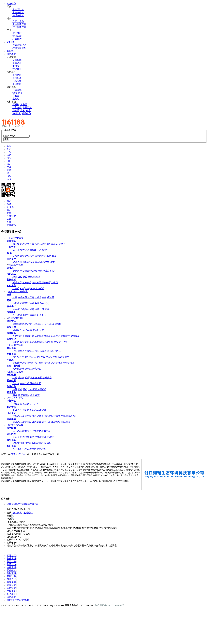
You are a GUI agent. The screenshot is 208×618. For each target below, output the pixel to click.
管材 (42, 330)
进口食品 (26, 244)
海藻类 (45, 270)
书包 (48, 443)
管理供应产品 (19, 27)
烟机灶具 (24, 383)
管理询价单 (18, 15)
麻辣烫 (50, 297)
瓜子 (14, 250)
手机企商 (17, 84)
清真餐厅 (24, 315)
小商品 (15, 110)
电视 (39, 377)
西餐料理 (45, 282)
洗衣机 (21, 377)
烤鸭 (31, 309)
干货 (22, 270)
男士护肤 (24, 404)
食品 (9, 146)
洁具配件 (17, 330)
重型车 (21, 351)
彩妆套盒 (26, 410)
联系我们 (11, 576)
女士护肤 (33, 404)
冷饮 (37, 309)
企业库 (10, 207)
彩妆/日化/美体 (15, 398)
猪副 (32, 288)
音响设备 (47, 377)
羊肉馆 (15, 315)
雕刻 (41, 342)
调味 (39, 270)
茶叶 (52, 262)
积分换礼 (11, 594)
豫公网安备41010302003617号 (109, 605)
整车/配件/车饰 (15, 345)
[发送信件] (28, 512)
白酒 (14, 262)
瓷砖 (24, 330)
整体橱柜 (26, 336)
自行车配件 (63, 357)
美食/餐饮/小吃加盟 (18, 291)
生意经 (15, 98)
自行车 (43, 351)
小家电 (33, 377)
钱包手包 (26, 443)
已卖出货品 (18, 21)
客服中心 (11, 51)
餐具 (32, 395)
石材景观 (48, 342)
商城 (9, 213)
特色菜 (54, 282)
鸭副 (27, 288)
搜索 (6, 139)
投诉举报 (17, 69)
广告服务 (11, 591)
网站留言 (11, 588)
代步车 (57, 351)
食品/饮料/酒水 (15, 238)
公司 (9, 149)
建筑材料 (17, 324)
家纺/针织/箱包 (15, 425)
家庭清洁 (55, 416)
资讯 (9, 210)
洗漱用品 (36, 416)
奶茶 (54, 256)
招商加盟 (11, 216)
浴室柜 (35, 330)
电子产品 (41, 389)
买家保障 (17, 60)
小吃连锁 (44, 309)
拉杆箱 (42, 443)
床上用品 (17, 431)
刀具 (14, 395)
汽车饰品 (57, 363)
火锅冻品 (36, 282)
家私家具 (45, 336)
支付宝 (15, 66)
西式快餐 (29, 303)
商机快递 (17, 78)
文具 (9, 167)
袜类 (31, 437)
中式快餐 (22, 297)
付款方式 (11, 579)
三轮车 (35, 351)
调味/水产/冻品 (15, 265)
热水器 (15, 383)
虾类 (25, 276)
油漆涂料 (36, 324)
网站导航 (11, 54)
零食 (9, 170)
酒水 (9, 164)
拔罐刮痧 (55, 422)
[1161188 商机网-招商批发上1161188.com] (19, 127)
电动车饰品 (68, 363)
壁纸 (49, 324)
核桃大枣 (22, 250)
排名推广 (17, 39)
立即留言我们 (19, 45)
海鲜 (14, 276)
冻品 (9, 158)
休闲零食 (17, 244)
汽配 (9, 176)
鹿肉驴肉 (39, 288)
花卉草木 (33, 342)
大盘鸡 (30, 297)
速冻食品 (26, 282)
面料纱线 (41, 449)
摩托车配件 (51, 357)
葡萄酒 (26, 262)
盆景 (65, 342)
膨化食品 (50, 244)
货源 (9, 204)
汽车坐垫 (48, 363)
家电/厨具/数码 (15, 371)
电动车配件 (27, 357)
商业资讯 (17, 90)
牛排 (37, 303)
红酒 (20, 262)
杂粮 (34, 270)
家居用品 (45, 431)
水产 (9, 155)
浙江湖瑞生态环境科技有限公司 (22, 504)
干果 (9, 152)
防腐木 (15, 342)
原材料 (15, 104)
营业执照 (11, 558)
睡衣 (51, 437)
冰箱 (14, 377)
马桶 (29, 330)
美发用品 (65, 422)
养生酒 (33, 262)
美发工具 (45, 422)
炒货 (44, 250)
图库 (9, 222)
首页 (9, 201)
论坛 (14, 92)
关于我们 (11, 561)
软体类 (31, 276)
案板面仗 (24, 395)
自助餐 (15, 303)
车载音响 (17, 363)
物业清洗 (58, 342)
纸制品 (73, 416)
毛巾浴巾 (36, 431)
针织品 (15, 437)
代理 (28, 110)
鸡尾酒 (45, 262)
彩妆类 (35, 410)
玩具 (9, 179)
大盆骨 (38, 297)
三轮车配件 (39, 357)
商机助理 (17, 75)
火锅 (14, 297)
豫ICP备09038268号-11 (18, 600)
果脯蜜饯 (31, 250)
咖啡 (31, 256)
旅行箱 (35, 443)
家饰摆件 (65, 336)
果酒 (39, 262)
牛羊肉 (15, 288)
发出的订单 (18, 9)
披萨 (22, 303)
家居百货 (27, 107)
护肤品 (15, 404)
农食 (22, 110)
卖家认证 (11, 585)
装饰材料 (17, 336)
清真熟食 (33, 315)
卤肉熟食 (24, 309)
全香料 (15, 270)
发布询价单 (18, 12)
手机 (25, 389)
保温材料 (56, 324)
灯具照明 (55, 336)
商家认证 (17, 63)
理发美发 (26, 422)
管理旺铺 (17, 33)
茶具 (37, 395)
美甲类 (42, 410)
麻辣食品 (60, 244)
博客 (20, 92)
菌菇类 (28, 270)
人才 (9, 219)
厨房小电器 (35, 383)
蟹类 (37, 276)
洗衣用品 (65, 416)
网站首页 (11, 555)
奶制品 (47, 256)
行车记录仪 (27, 363)
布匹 (14, 449)
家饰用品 (26, 431)
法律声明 (11, 567)
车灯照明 (38, 363)
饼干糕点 (36, 244)
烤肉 (44, 297)
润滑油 (37, 368)
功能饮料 (39, 256)
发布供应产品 (19, 24)
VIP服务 (11, 42)
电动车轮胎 (27, 368)
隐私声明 (11, 573)
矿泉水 (15, 256)
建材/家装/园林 (15, 318)
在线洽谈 (17, 81)
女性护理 (45, 416)
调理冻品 (17, 282)
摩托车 (50, 351)
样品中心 (26, 113)
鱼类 (20, 276)
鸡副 (22, 288)
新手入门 (11, 564)
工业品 (23, 104)
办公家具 (36, 336)
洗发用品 (17, 416)
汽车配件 (17, 357)
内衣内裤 (24, 437)
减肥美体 (36, 422)
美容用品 (17, 422)
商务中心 (11, 3)
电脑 (14, 389)
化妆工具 (17, 410)
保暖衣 (45, 437)
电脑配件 (32, 389)
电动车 (28, 351)
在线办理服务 (19, 48)
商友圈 (15, 95)
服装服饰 (17, 107)
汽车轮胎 (17, 368)
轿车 (14, 351)
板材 (24, 324)
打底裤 (38, 437)
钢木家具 (74, 336)
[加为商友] (17, 512)
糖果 (43, 244)
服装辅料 (31, 449)
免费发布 (11, 225)
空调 (27, 377)
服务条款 (11, 570)
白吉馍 (15, 309)
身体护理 (26, 416)
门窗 (29, 324)
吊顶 (44, 324)
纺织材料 (22, 449)
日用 (9, 161)
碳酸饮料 (24, 256)
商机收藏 (17, 36)
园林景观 (24, 342)
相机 (20, 389)
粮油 (52, 270)
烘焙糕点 (44, 303)
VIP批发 (16, 113)
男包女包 (17, 443)
